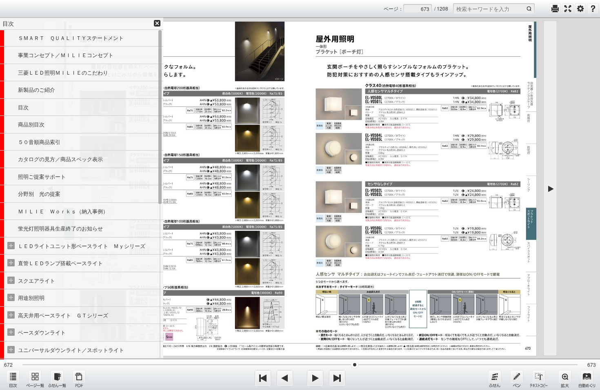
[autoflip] (587, 379)
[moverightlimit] (337, 378)
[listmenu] (13, 379)
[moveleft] (285, 378)
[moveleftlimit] (263, 378)
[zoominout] (565, 379)
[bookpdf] (79, 379)
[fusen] (495, 379)
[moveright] (315, 378)
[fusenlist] (57, 379)
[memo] (517, 379)
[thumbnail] (35, 379)
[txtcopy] (539, 379)
